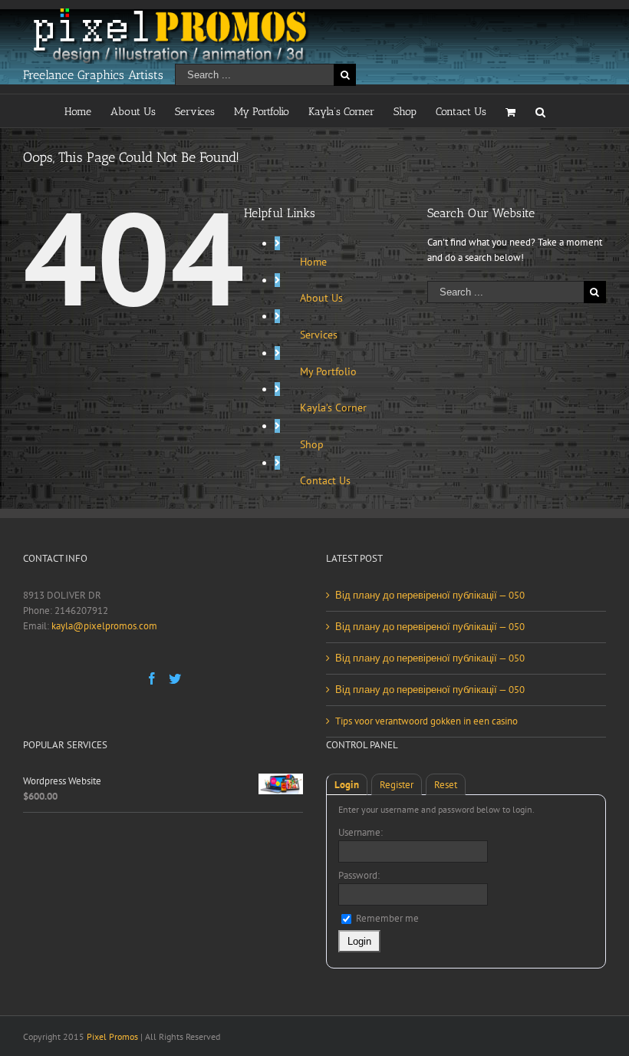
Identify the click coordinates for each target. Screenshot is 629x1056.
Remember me (386, 918)
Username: (360, 832)
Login (346, 784)
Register (396, 784)
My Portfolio (328, 371)
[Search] (540, 110)
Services (319, 335)
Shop (312, 444)
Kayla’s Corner (333, 407)
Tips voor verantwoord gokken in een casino (426, 721)
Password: (359, 875)
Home (313, 262)
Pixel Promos (112, 1036)
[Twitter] (175, 678)
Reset (445, 784)
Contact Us (325, 480)
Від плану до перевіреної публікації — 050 (430, 595)
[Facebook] (152, 678)
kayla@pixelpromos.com (104, 625)
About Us (321, 298)
